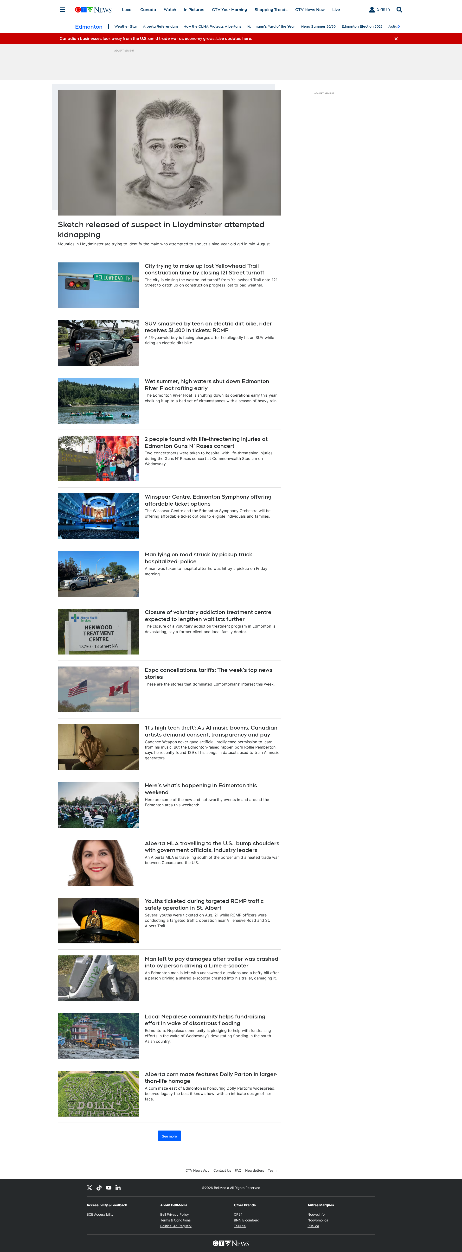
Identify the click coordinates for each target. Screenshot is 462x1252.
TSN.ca (240, 1226)
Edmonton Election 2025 (362, 26)
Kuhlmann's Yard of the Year (271, 26)
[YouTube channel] (109, 1188)
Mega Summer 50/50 (318, 26)
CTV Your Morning (229, 9)
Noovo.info (316, 1214)
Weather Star (126, 26)
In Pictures (194, 9)
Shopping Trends (271, 9)
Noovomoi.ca (318, 1220)
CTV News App (198, 1170)
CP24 (238, 1214)
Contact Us (222, 1170)
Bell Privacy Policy (174, 1214)
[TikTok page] (99, 1188)
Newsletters (254, 1170)
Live (336, 9)
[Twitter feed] (89, 1188)
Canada (148, 9)
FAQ (238, 1170)
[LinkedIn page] (118, 1188)
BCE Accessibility (100, 1214)
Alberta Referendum (160, 26)
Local (127, 9)
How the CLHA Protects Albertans (213, 26)
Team (272, 1170)
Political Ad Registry (176, 1226)
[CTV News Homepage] (93, 10)
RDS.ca (313, 1226)
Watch (170, 9)
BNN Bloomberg (246, 1220)
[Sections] (62, 9)
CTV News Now (310, 9)
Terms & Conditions (175, 1220)
